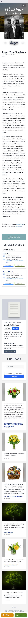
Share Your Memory (10, 351)
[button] (14, 392)
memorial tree (20, 224)
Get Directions (8, 265)
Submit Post (14, 376)
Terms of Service (18, 611)
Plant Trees (19, 265)
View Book (7, 328)
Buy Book (15, 328)
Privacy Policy (10, 611)
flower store (19, 226)
